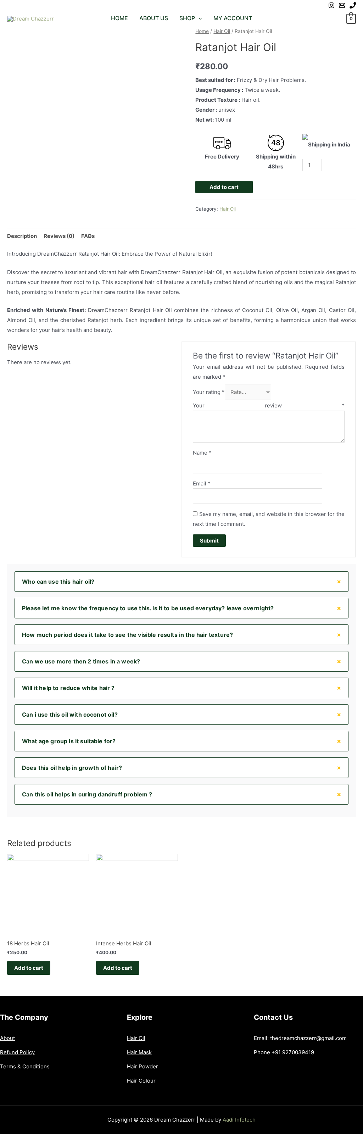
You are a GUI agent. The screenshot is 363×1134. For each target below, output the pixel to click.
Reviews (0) (59, 236)
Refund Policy (17, 1052)
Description (22, 236)
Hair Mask (139, 1052)
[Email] (342, 5)
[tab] (22, 236)
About (7, 1038)
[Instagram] (331, 5)
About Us (153, 18)
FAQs (88, 236)
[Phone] (353, 5)
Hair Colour (141, 1080)
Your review (269, 405)
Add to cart (224, 187)
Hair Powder (142, 1066)
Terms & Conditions (25, 1066)
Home (119, 18)
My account (232, 18)
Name (202, 452)
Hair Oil (221, 31)
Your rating (209, 392)
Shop (187, 18)
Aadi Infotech (239, 1119)
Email (202, 483)
